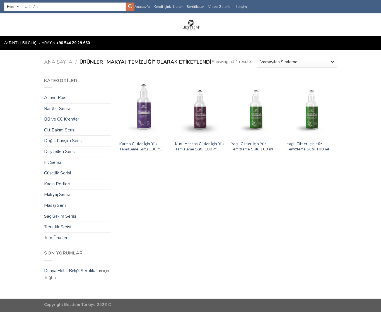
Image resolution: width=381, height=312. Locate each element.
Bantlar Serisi (57, 108)
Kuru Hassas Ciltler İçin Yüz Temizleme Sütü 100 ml (200, 146)
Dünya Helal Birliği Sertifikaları (73, 271)
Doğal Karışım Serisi (63, 141)
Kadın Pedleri (57, 184)
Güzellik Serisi (57, 173)
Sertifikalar (195, 6)
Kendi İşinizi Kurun (168, 6)
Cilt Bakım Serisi (59, 130)
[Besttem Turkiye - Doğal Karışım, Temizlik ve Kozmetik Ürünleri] (190, 24)
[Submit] (130, 7)
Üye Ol (366, 24)
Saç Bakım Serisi (60, 216)
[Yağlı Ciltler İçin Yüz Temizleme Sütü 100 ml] (256, 107)
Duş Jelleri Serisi (60, 151)
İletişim (241, 6)
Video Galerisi (220, 6)
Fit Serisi (52, 162)
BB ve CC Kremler (61, 119)
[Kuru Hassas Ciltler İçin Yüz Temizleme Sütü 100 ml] (200, 107)
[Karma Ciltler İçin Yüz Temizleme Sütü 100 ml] (144, 107)
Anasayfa (142, 6)
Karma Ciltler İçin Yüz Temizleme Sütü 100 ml (140, 146)
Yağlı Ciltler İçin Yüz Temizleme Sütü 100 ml (252, 146)
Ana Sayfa (58, 61)
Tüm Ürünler (55, 238)
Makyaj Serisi (57, 194)
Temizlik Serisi (57, 227)
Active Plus (55, 98)
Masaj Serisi (55, 205)
